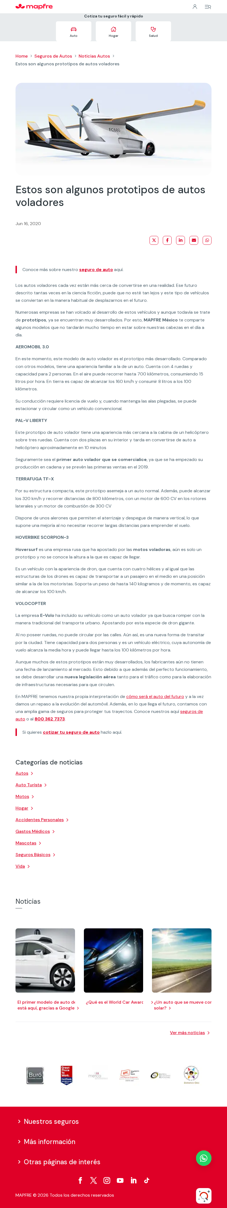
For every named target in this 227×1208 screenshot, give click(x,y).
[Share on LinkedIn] (180, 240)
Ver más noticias (187, 1033)
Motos (22, 796)
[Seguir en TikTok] (146, 1180)
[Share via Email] (193, 240)
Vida (20, 866)
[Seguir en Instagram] (107, 1180)
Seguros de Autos (53, 56)
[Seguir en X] (93, 1180)
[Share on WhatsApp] (207, 240)
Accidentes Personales (40, 820)
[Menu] (208, 7)
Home (22, 56)
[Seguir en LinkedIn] (133, 1180)
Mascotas (26, 843)
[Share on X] (153, 240)
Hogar (22, 808)
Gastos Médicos (33, 831)
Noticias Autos (94, 56)
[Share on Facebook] (167, 240)
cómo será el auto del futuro (155, 696)
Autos (22, 773)
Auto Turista (29, 785)
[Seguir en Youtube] (120, 1180)
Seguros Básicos (33, 854)
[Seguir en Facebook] (80, 1180)
